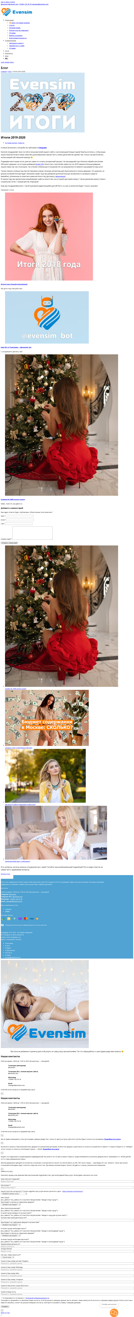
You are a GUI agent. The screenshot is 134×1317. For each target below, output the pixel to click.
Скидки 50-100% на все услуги (13, 499)
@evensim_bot (13, 4)
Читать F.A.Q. (5, 874)
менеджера (60, 176)
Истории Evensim (11, 143)
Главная (4, 71)
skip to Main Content (8, 2)
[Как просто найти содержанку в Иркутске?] (45, 802)
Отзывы (8, 955)
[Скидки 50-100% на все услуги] (61, 495)
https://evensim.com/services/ (72, 1191)
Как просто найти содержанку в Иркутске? (20, 804)
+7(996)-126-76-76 (25, 4)
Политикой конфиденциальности (37, 1298)
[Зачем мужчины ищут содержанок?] (56, 859)
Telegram (42, 147)
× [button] (1, 1315)
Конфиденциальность (13, 957)
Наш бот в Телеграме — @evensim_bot (16, 347)
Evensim (5, 932)
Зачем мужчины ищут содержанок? (17, 861)
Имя (3, 516)
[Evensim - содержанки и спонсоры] (7, 878)
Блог (10, 71)
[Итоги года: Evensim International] (49, 280)
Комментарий (6, 539)
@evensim (4, 4)
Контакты (8, 953)
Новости (21, 143)
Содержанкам (10, 950)
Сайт (2, 524)
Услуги (7, 946)
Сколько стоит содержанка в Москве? (18, 748)
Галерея (8, 948)
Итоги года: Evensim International (14, 284)
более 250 (40, 164)
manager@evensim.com (40, 4)
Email (3, 520)
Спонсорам (9, 943)
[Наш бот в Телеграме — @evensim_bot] (47, 343)
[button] (114, 1313)
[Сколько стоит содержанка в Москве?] (47, 745)
